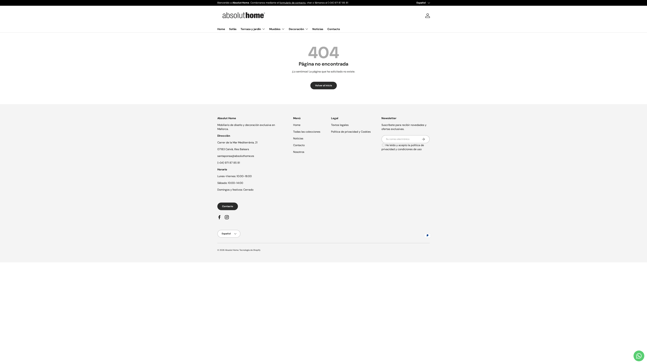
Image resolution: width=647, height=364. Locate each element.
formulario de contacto (293, 2)
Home (221, 29)
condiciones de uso (410, 149)
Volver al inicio (323, 85)
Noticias (317, 29)
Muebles (275, 29)
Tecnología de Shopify (249, 250)
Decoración (296, 29)
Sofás (233, 29)
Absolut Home (232, 250)
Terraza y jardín (251, 29)
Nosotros (298, 152)
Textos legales (340, 125)
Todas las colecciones (306, 131)
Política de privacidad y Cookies (351, 131)
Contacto (333, 29)
